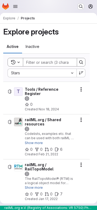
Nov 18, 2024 (49, 109)
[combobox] (42, 73)
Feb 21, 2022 (48, 154)
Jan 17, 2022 (48, 199)
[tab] (12, 46)
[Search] (81, 62)
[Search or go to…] (81, 6)
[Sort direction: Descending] (81, 73)
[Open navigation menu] (15, 6)
